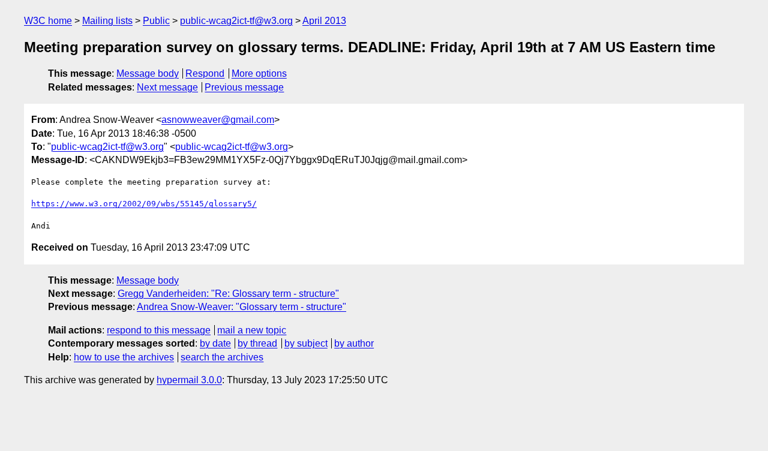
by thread (257, 343)
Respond (204, 73)
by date (215, 343)
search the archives (222, 357)
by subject (306, 343)
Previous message (244, 87)
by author (354, 343)
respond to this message (159, 330)
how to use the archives (124, 357)
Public (156, 21)
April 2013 (324, 21)
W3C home (48, 21)
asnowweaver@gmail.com (217, 120)
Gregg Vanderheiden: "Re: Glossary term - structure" (228, 293)
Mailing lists (107, 21)
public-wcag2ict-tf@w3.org (236, 21)
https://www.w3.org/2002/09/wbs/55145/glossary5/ (144, 203)
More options (259, 73)
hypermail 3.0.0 (189, 380)
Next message (167, 87)
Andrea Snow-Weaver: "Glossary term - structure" (241, 307)
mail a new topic (251, 330)
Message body (147, 73)
